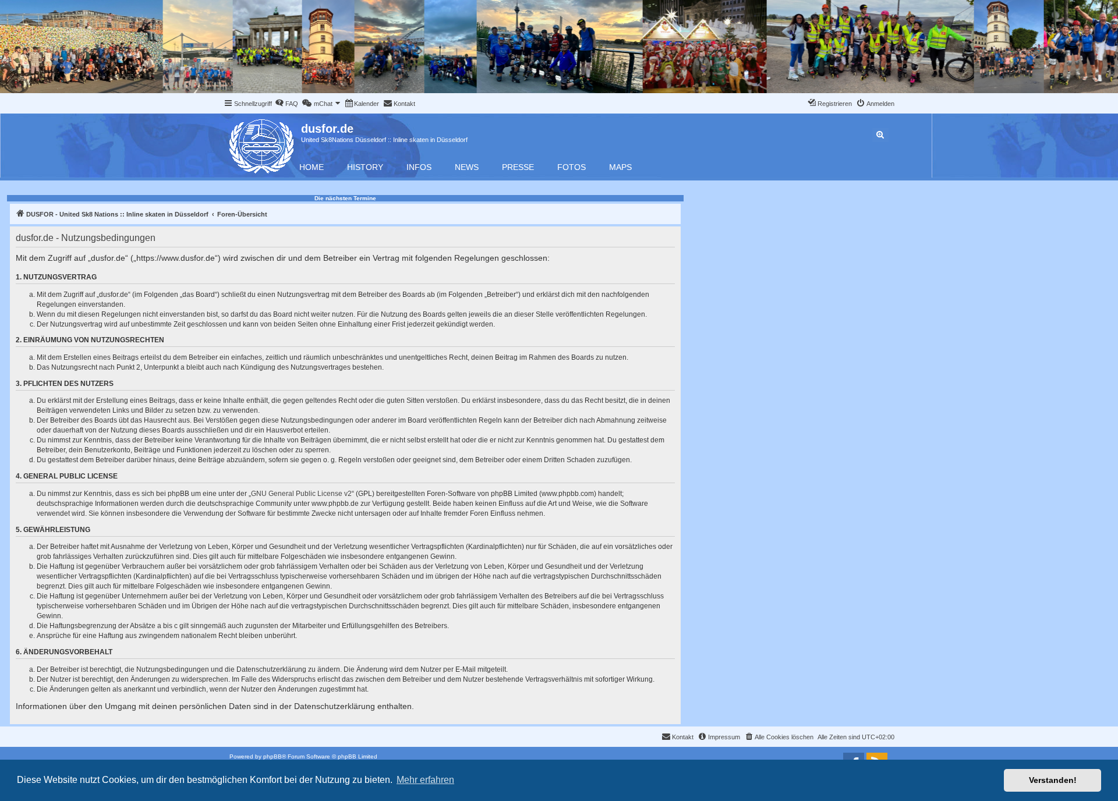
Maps (620, 167)
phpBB (272, 756)
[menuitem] (286, 104)
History (365, 167)
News (467, 167)
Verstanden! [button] (1053, 780)
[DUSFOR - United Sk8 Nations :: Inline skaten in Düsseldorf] (262, 144)
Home (311, 167)
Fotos (571, 167)
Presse (518, 167)
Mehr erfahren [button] (425, 780)
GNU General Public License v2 (301, 494)
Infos (418, 167)
